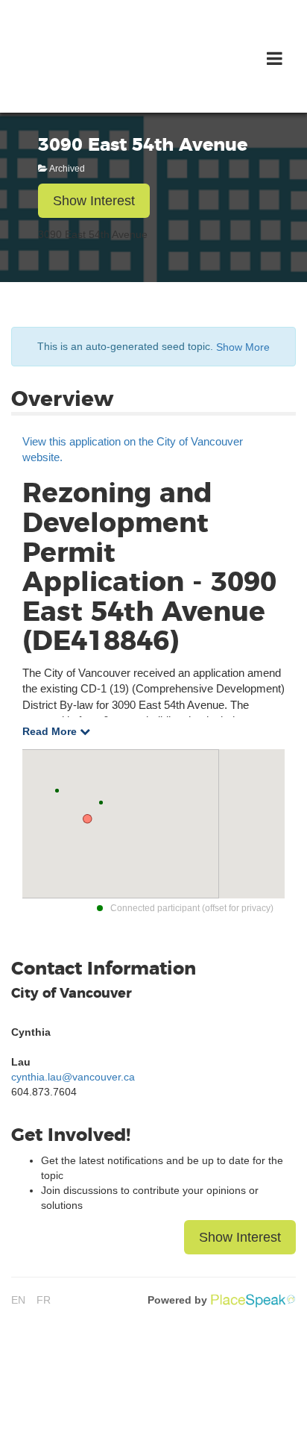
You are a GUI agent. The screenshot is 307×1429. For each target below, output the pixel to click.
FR (44, 1300)
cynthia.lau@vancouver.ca (73, 1077)
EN (18, 1300)
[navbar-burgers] (275, 59)
